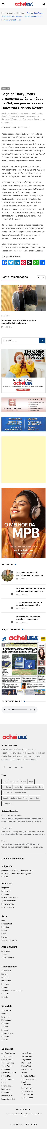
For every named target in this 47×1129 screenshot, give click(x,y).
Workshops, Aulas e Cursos (11, 991)
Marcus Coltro (26, 1063)
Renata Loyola (26, 1088)
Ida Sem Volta (6, 1096)
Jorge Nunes (26, 1060)
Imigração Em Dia (8, 1099)
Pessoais (5, 994)
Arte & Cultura (9, 946)
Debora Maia (6, 1076)
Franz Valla (5, 1089)
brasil (31, 782)
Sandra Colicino (27, 1091)
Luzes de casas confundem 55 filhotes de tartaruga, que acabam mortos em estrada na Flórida (21, 847)
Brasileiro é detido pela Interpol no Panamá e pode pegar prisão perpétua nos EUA (31, 591)
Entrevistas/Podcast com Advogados (16, 874)
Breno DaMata (7, 1060)
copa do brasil (20, 793)
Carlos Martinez (7, 1063)
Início (7, 1114)
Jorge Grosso (26, 1056)
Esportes (5, 937)
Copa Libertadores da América (15, 798)
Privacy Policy (25, 1114)
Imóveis (4, 974)
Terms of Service (36, 1114)
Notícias (4, 877)
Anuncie (4, 997)
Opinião (24, 1073)
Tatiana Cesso (27, 1098)
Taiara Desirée (27, 1094)
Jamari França (27, 1053)
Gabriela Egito (6, 1092)
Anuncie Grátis (15, 1114)
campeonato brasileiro (34, 787)
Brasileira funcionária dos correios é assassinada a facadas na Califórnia (28, 619)
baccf (5, 782)
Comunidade (6, 828)
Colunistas (7, 1048)
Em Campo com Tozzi (9, 897)
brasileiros (7, 787)
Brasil (4, 815)
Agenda (4, 954)
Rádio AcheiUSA (7, 904)
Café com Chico (7, 907)
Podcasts (6, 883)
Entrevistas (5, 891)
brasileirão (18, 787)
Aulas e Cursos (7, 1033)
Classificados (9, 966)
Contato (24, 1116)
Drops (3, 1082)
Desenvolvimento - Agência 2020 (23, 1124)
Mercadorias (6, 981)
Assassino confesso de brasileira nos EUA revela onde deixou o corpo (30, 575)
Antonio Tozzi (10, 127)
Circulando (5, 1069)
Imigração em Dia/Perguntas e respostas (17, 870)
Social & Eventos (7, 958)
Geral (11, 13)
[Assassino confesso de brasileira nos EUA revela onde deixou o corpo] (7, 576)
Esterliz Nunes (7, 1086)
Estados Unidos (15, 815)
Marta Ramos (26, 1069)
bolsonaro (14, 782)
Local (3, 841)
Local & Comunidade (12, 858)
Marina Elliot (26, 1066)
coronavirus (34, 798)
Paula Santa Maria (28, 1076)
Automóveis (6, 971)
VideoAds (6, 1006)
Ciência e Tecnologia (9, 940)
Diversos (4, 1030)
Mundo (4, 930)
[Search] (44, 4)
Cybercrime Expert (8, 1073)
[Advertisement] (23, 49)
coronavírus (7, 804)
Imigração (7, 866)
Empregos (5, 977)
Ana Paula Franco (8, 1053)
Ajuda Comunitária (8, 901)
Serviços (4, 987)
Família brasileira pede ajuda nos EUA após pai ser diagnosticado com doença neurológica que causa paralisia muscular (23, 834)
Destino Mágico (7, 1079)
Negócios (20, 13)
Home (3, 13)
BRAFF (23, 782)
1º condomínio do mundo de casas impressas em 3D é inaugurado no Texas (29, 605)
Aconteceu (5, 951)
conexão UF (7, 793)
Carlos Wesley (6, 1066)
